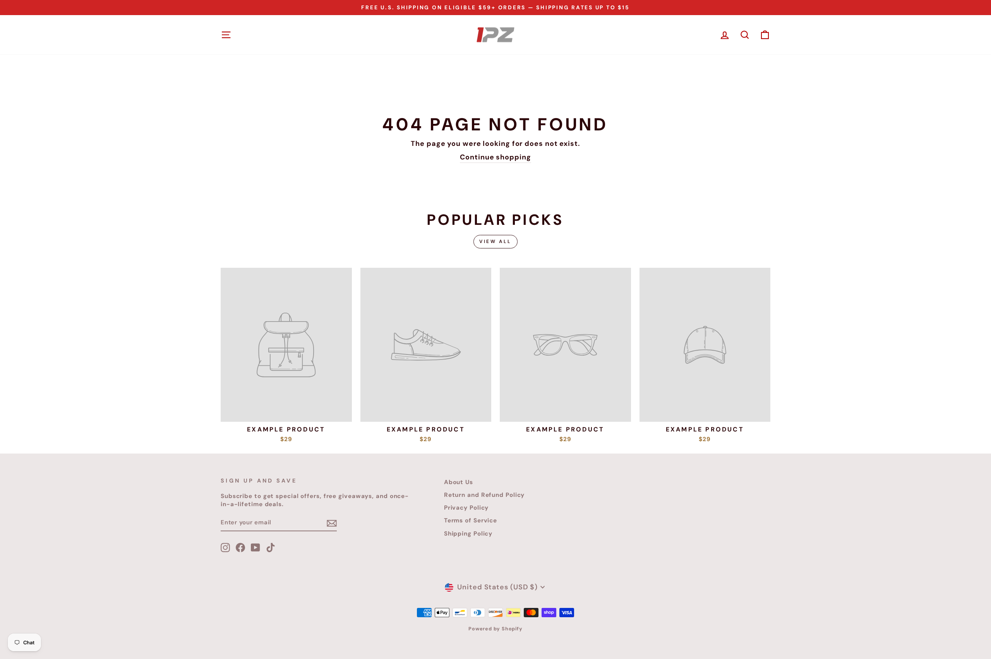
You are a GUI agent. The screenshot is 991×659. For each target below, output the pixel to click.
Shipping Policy (468, 533)
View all (495, 241)
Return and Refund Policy (484, 495)
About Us (458, 482)
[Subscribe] (332, 523)
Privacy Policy (466, 508)
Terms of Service (470, 520)
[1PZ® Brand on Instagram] (225, 547)
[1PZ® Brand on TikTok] (270, 547)
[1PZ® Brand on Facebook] (240, 547)
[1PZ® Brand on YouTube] (255, 547)
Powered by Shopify (495, 629)
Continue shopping (495, 157)
